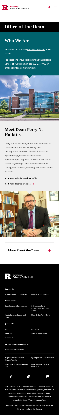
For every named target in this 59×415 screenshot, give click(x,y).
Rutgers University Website (14, 349)
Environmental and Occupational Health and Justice (40, 308)
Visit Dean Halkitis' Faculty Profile (21, 178)
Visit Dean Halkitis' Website (18, 183)
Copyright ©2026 (12, 405)
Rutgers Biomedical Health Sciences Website (14, 359)
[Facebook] (11, 376)
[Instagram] (28, 376)
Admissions (9, 333)
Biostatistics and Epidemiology (16, 306)
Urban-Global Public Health (41, 315)
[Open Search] (49, 7)
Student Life (9, 338)
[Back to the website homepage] (15, 7)
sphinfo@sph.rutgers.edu (23, 67)
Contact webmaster (35, 409)
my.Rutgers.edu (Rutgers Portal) (42, 358)
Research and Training (39, 333)
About (7, 329)
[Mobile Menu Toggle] (55, 7)
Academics (35, 329)
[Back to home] (24, 276)
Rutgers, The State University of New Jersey (34, 405)
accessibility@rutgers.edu (25, 396)
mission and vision (36, 49)
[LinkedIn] (47, 376)
